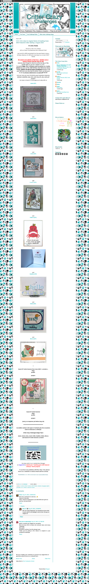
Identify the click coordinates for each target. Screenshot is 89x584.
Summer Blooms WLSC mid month (63, 78)
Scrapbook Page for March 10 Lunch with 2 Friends (64, 67)
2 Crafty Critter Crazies (25, 486)
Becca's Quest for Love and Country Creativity (64, 65)
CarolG (58, 71)
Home (16, 34)
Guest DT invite (31, 487)
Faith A (58, 76)
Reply (20, 503)
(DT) (33, 83)
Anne (58, 63)
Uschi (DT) (33, 118)
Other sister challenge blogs (47, 34)
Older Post (47, 558)
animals (39, 486)
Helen (58, 84)
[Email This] (31, 484)
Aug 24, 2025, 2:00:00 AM (28, 494)
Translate (67, 42)
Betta (20, 494)
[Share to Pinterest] (35, 484)
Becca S (25, 508)
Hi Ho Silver (59, 87)
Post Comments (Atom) (28, 561)
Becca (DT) (33, 338)
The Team (22, 34)
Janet (58, 86)
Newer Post (19, 558)
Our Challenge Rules (32, 34)
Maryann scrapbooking (25, 521)
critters (25, 487)
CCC (22, 487)
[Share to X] (33, 484)
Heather (59, 82)
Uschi (58, 91)
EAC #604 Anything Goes (63, 92)
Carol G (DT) (33, 182)
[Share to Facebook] (34, 484)
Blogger (48, 569)
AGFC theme (34, 486)
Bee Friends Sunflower (62, 73)
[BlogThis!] (32, 484)
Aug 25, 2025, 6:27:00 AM (37, 521)
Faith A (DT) (33, 217)
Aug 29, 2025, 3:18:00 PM (35, 508)
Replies (23, 506)
